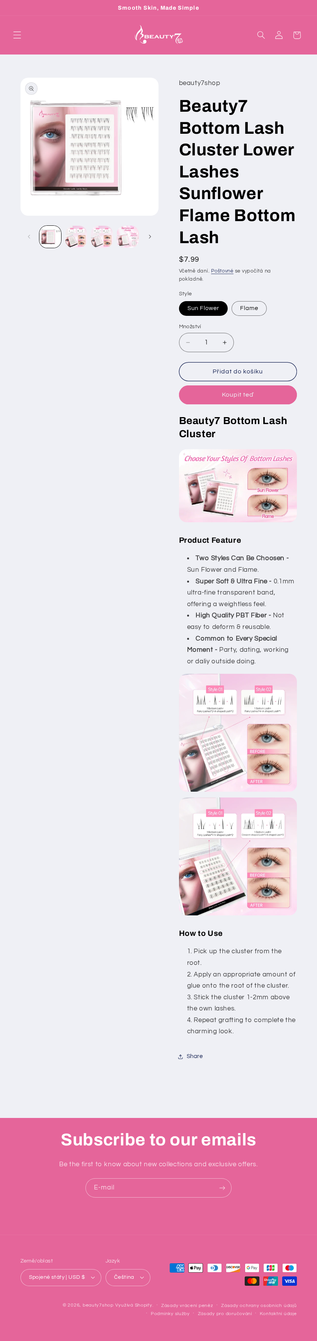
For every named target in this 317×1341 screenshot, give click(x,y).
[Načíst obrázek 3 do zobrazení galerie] (76, 236)
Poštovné (222, 271)
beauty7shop (98, 1305)
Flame (249, 308)
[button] (17, 35)
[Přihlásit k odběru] (222, 1187)
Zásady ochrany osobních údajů (259, 1306)
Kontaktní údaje (278, 1314)
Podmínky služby (170, 1314)
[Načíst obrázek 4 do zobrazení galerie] (101, 236)
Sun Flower (203, 308)
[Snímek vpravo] (149, 236)
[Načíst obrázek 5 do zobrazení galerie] (127, 236)
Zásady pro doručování (225, 1314)
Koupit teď (238, 395)
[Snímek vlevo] (28, 236)
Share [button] (195, 1056)
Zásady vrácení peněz (187, 1306)
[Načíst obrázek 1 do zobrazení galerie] (50, 236)
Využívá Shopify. (134, 1305)
